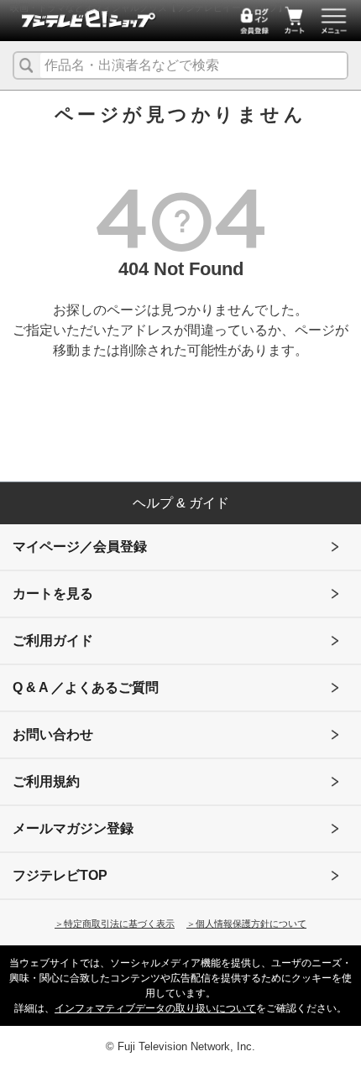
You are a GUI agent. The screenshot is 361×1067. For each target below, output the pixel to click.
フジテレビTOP (60, 875)
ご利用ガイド (53, 640)
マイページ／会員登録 (80, 546)
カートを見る (53, 593)
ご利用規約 (46, 781)
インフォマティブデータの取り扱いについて (155, 1008)
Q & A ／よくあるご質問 (86, 687)
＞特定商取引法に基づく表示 (115, 924)
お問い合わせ (53, 734)
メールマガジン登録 (73, 828)
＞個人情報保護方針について (246, 924)
